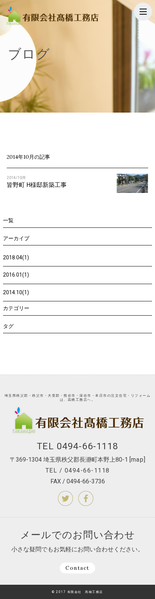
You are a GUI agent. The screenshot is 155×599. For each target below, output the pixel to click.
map (137, 459)
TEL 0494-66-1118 (78, 446)
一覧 (8, 220)
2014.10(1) (16, 292)
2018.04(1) (16, 257)
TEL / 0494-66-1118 (78, 470)
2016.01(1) (16, 275)
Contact (77, 567)
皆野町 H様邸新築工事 (37, 184)
